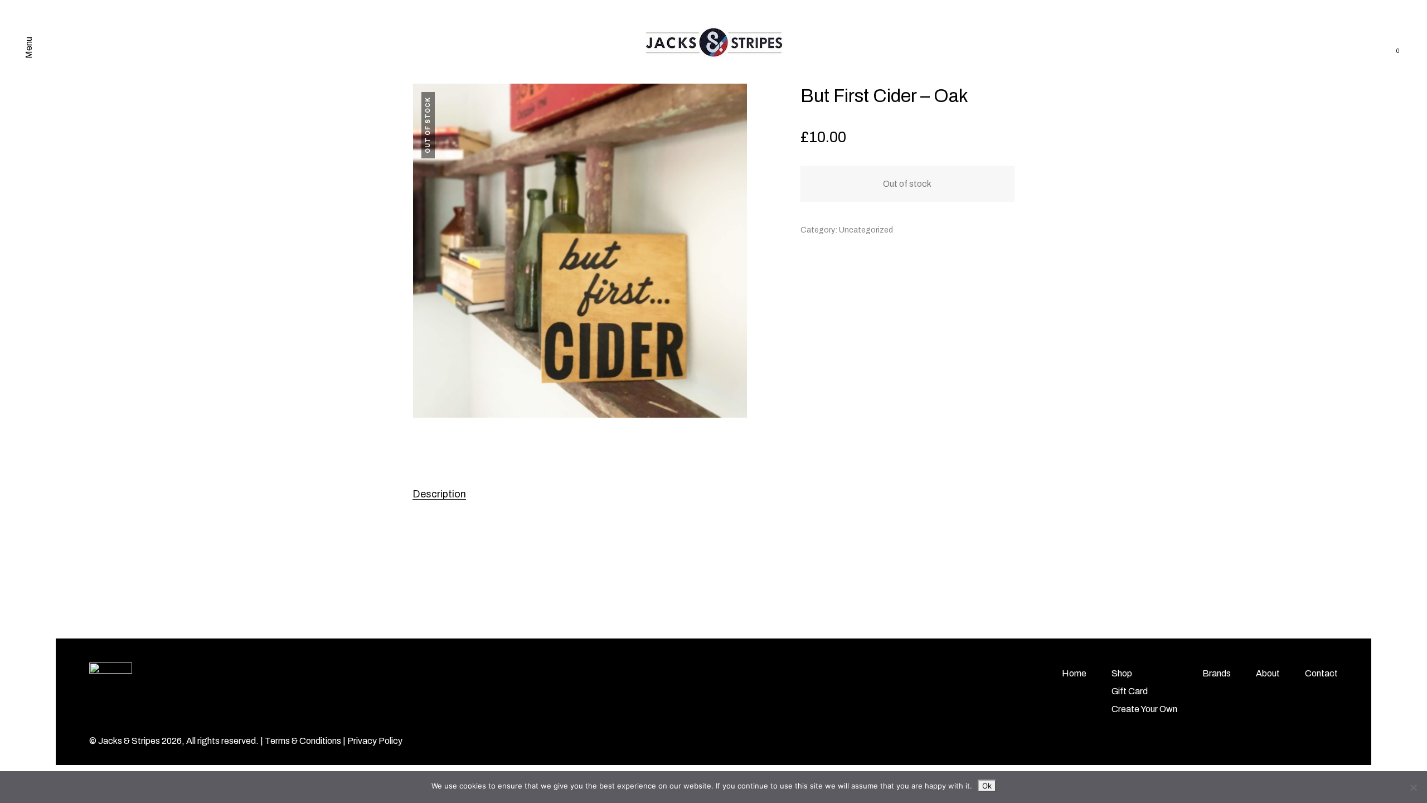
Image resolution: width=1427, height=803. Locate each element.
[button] (733, 98)
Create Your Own (1144, 709)
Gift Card (1129, 691)
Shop (1121, 673)
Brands (1216, 673)
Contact (1321, 673)
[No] (1413, 787)
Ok (987, 785)
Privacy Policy (374, 741)
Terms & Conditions (303, 741)
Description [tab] (439, 494)
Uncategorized (866, 230)
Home (1074, 673)
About (1268, 673)
